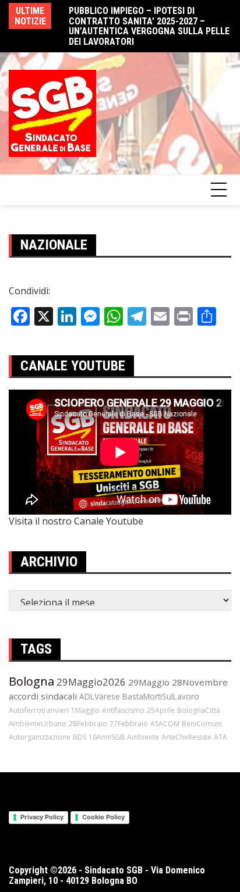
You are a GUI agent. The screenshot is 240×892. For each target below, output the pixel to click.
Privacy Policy (41, 817)
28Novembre (200, 682)
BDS (79, 737)
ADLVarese (99, 696)
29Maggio (149, 682)
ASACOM (164, 724)
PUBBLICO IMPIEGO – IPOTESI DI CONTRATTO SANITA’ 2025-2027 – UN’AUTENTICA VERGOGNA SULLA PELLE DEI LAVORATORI (149, 26)
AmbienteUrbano (37, 724)
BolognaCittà (198, 710)
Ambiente (143, 737)
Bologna (31, 681)
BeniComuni (202, 724)
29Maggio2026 (91, 681)
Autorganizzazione (39, 737)
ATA (220, 737)
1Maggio (85, 710)
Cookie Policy (103, 817)
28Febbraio (88, 724)
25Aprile (161, 710)
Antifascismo (123, 710)
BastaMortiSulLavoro (160, 696)
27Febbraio (129, 724)
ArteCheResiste (186, 737)
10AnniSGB (107, 737)
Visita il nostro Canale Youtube (76, 521)
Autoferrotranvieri (39, 710)
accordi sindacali (43, 696)
